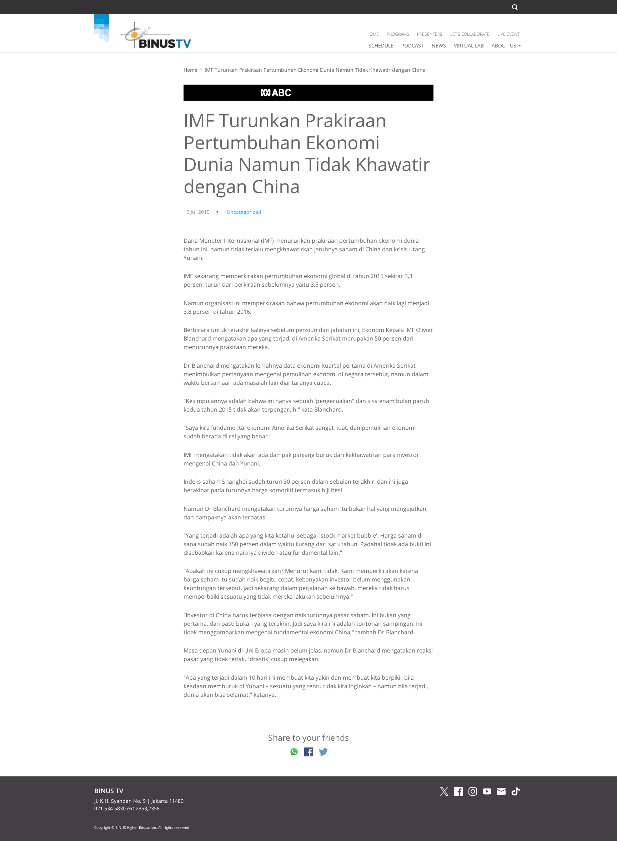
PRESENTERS (429, 34)
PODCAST (412, 45)
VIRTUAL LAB (469, 45)
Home (190, 69)
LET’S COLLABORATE (470, 34)
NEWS (439, 45)
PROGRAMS (398, 34)
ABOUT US (504, 45)
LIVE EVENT (508, 34)
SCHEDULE (380, 45)
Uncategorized (244, 211)
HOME (372, 34)
